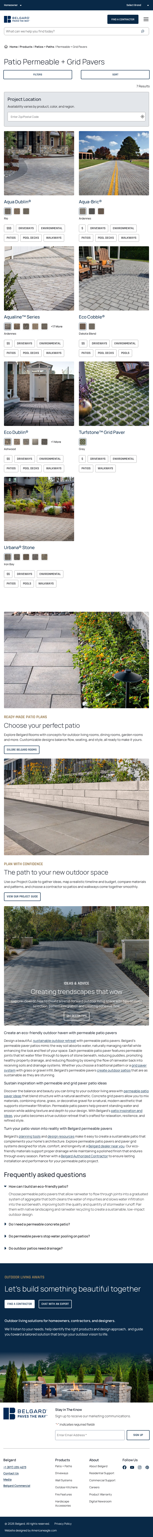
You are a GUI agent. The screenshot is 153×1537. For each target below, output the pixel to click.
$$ (8, 343)
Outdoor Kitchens (66, 1487)
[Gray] (82, 442)
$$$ (9, 228)
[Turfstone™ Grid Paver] (114, 393)
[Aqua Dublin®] (39, 163)
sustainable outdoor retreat (54, 1040)
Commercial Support (102, 1480)
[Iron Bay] (8, 557)
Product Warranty (100, 1494)
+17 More (56, 326)
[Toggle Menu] (146, 19)
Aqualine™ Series (22, 317)
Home (14, 47)
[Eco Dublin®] (39, 393)
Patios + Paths (44, 47)
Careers (94, 1487)
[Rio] (8, 211)
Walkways (54, 238)
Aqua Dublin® (17, 202)
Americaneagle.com (44, 1530)
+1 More (56, 442)
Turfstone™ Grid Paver (102, 432)
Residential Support (101, 1473)
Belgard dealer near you (106, 1146)
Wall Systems (63, 1480)
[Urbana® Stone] (39, 509)
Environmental (51, 228)
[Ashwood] (8, 442)
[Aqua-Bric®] (114, 163)
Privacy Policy (63, 1523)
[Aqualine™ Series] (39, 278)
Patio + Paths (63, 1466)
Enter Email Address (71, 1435)
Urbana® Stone (19, 547)
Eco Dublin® (16, 432)
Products (26, 47)
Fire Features (63, 1494)
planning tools (30, 1136)
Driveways (26, 228)
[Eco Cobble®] (114, 278)
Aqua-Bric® (90, 202)
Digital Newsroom (100, 1501)
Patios (11, 238)
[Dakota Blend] (82, 326)
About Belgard (98, 1466)
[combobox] (76, 116)
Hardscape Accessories (63, 1503)
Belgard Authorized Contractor (84, 1156)
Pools (125, 353)
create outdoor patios (114, 1070)
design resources (61, 1136)
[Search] (143, 31)
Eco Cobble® (92, 317)
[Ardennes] (82, 211)
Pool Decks (31, 238)
